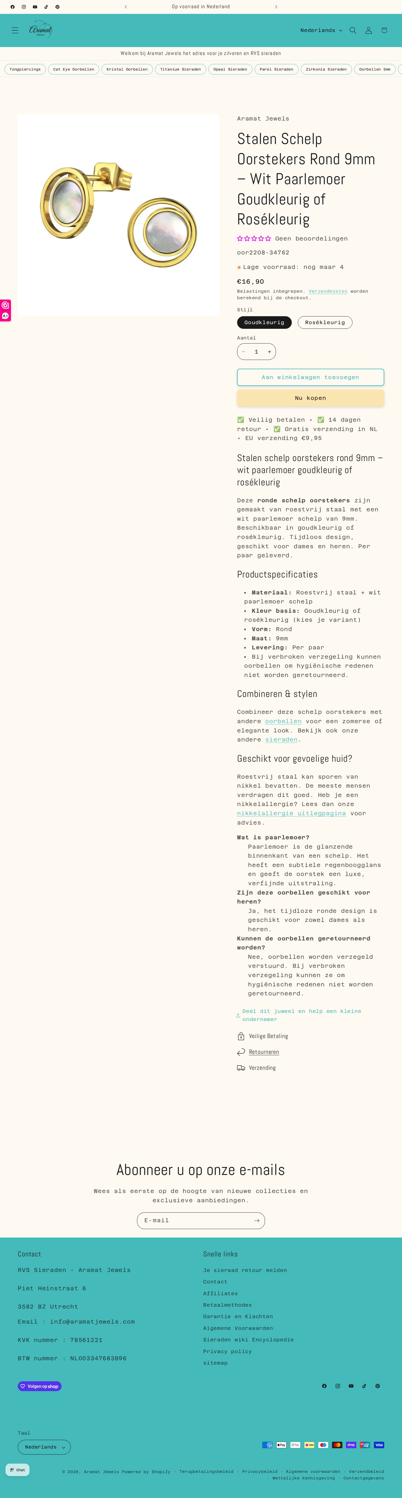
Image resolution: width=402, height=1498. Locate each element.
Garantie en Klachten (238, 1317)
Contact (215, 1282)
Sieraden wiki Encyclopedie (248, 1339)
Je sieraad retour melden (245, 1270)
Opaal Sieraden (230, 69)
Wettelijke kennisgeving (304, 1478)
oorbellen (283, 721)
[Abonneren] (257, 1220)
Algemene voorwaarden (313, 1471)
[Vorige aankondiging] (126, 6)
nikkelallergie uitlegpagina (291, 813)
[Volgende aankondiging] (276, 6)
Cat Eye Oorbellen (73, 69)
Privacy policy (227, 1351)
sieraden (281, 740)
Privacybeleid (260, 1471)
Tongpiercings (25, 69)
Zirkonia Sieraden (326, 69)
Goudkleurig (264, 322)
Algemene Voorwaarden (238, 1328)
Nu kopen (310, 398)
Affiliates (220, 1293)
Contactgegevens (363, 1478)
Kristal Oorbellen (127, 69)
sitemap (215, 1363)
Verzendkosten (328, 291)
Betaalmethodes (227, 1305)
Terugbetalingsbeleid (206, 1471)
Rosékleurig (325, 322)
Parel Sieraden (276, 69)
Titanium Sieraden (180, 69)
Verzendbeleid (366, 1471)
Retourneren (264, 1052)
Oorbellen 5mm (375, 69)
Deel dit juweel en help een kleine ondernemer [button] (302, 1015)
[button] (15, 30)
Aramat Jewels (103, 1472)
